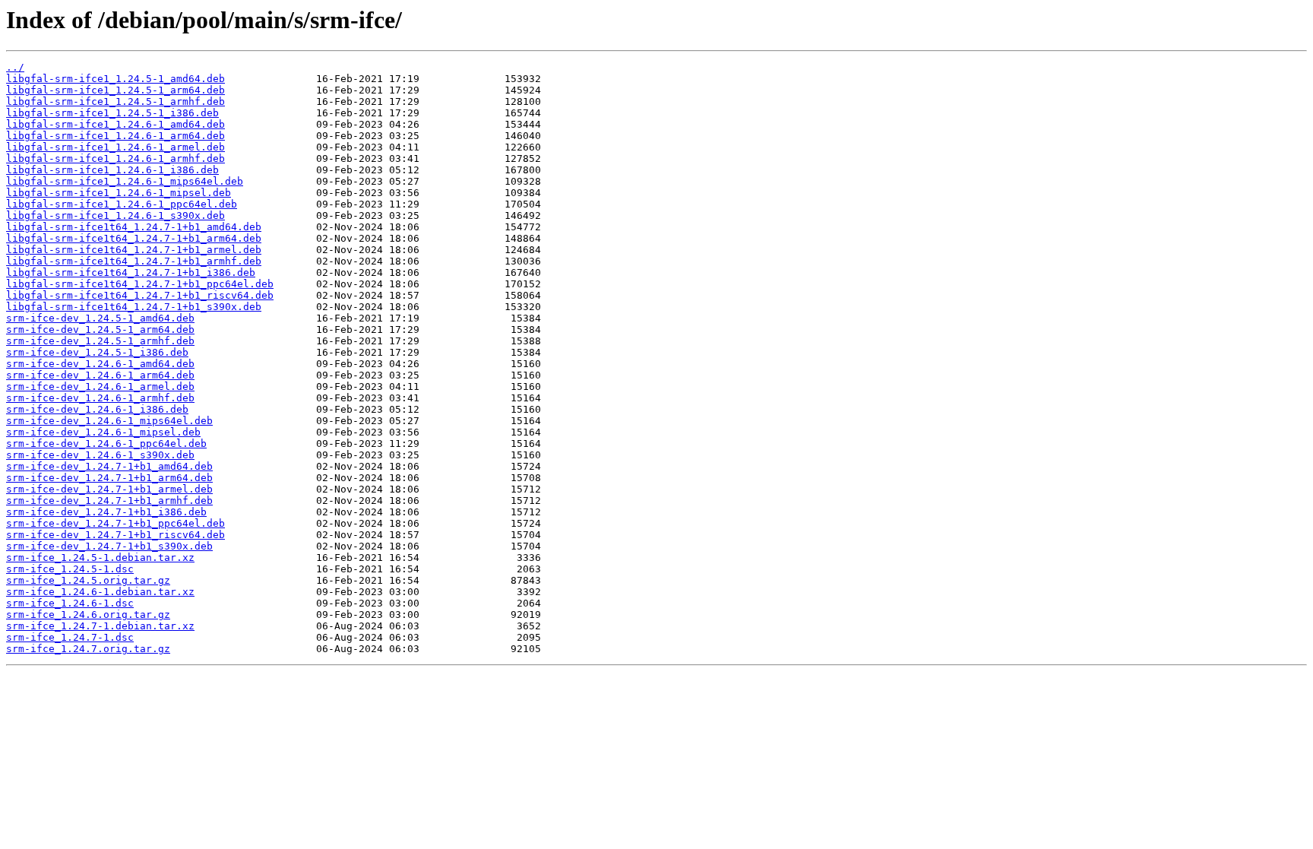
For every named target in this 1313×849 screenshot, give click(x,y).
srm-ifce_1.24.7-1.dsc (70, 637)
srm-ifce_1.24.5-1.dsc (70, 569)
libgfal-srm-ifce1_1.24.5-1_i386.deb (112, 113)
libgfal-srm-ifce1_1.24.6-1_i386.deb (112, 170)
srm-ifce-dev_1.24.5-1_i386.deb (97, 352)
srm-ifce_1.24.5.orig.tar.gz (88, 580)
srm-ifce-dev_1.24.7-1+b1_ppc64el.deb (115, 523)
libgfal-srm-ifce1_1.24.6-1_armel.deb (115, 147)
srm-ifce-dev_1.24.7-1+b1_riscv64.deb (115, 534)
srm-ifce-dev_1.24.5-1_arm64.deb (100, 329)
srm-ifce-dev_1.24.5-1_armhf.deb (100, 341)
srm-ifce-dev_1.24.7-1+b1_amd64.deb (109, 466)
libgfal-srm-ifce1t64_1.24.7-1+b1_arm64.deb (133, 238)
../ (15, 67)
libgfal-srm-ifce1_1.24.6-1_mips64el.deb (124, 181)
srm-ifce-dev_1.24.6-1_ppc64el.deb (106, 443)
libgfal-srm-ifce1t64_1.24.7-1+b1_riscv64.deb (140, 295)
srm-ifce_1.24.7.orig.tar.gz (88, 648)
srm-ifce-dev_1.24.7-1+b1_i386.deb (106, 512)
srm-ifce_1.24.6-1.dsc (70, 603)
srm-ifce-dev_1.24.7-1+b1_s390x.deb (109, 546)
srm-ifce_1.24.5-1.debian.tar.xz (100, 557)
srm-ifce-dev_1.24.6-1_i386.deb (97, 409)
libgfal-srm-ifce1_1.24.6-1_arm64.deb (115, 135)
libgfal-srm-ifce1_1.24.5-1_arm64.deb (115, 90)
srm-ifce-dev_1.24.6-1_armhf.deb (100, 398)
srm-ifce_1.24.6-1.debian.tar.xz (100, 591)
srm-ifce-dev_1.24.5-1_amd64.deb (100, 318)
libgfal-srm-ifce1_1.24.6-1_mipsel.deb (118, 192)
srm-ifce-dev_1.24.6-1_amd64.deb (100, 363)
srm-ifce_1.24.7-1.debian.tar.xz (100, 626)
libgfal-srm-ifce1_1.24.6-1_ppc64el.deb (121, 204)
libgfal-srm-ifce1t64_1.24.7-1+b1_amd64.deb (133, 227)
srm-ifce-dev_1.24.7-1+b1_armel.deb (109, 489)
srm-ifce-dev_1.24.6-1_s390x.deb (100, 455)
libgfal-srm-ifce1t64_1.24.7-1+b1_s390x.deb (133, 306)
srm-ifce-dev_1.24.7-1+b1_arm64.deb (109, 477)
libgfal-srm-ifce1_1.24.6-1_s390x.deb (115, 215)
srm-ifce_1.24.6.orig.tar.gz (88, 614)
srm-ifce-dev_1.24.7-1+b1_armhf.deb (109, 500)
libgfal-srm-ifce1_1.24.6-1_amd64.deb (115, 124)
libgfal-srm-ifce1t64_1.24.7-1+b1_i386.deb (130, 272)
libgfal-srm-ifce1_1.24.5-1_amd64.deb (115, 78)
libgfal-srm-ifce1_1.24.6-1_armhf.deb (115, 158)
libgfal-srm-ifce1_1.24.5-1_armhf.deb (115, 101)
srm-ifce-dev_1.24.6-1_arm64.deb (100, 375)
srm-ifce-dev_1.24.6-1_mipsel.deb (103, 432)
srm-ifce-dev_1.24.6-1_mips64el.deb (109, 420)
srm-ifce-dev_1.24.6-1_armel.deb (100, 386)
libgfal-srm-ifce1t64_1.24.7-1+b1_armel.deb (133, 249)
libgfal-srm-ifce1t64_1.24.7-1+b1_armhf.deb (133, 261)
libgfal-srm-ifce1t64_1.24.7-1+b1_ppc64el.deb (140, 284)
